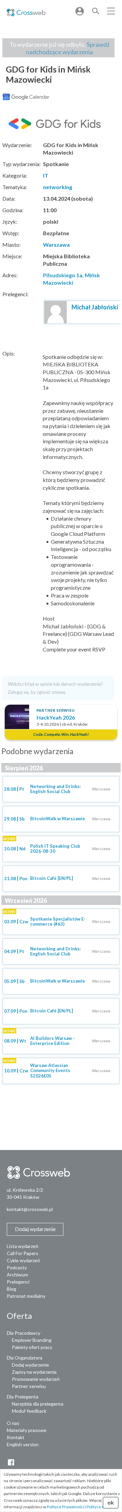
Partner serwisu (29, 1386)
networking (57, 187)
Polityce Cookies (101, 1506)
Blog (11, 1289)
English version (23, 1444)
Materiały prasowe (26, 1430)
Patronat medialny (26, 1296)
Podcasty (17, 1267)
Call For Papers (22, 1253)
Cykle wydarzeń (23, 1260)
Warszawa (56, 244)
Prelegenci (18, 1282)
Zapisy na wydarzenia (34, 1372)
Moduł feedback (29, 1411)
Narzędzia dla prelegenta (37, 1404)
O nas (13, 1423)
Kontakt (15, 1437)
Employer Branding (32, 1340)
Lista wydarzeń (22, 1246)
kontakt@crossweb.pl (30, 1209)
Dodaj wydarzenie (30, 1365)
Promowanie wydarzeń (36, 1379)
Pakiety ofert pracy (32, 1347)
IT (45, 175)
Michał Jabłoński (95, 307)
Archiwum (17, 1274)
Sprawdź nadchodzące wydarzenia (67, 48)
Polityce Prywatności (65, 1506)
